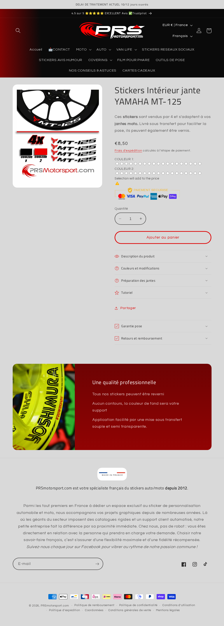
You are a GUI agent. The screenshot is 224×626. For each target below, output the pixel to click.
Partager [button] (128, 308)
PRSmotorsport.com (55, 605)
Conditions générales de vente (129, 610)
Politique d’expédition (64, 610)
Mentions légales (168, 610)
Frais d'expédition (128, 150)
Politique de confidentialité (138, 605)
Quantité (121, 208)
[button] (18, 30)
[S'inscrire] (97, 564)
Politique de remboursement (94, 605)
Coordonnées (94, 610)
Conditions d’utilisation (178, 605)
